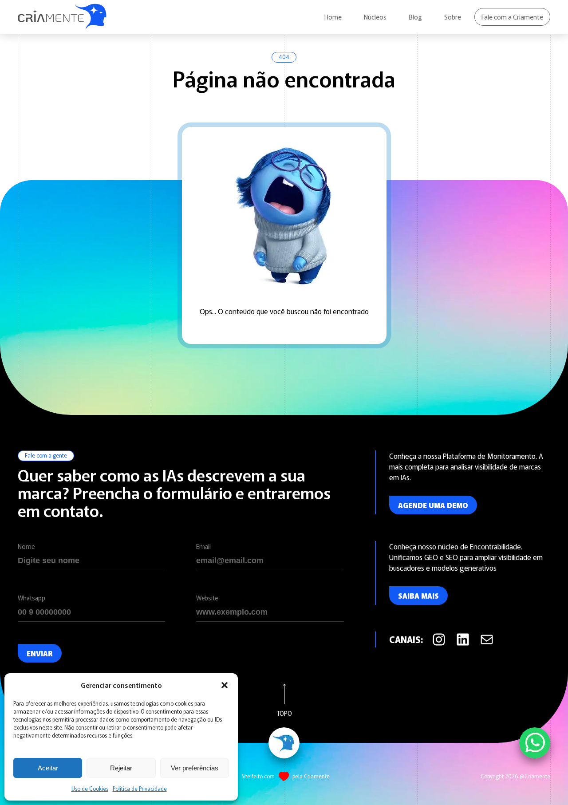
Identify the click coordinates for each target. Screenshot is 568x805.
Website (207, 597)
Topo (284, 712)
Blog (415, 16)
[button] (224, 685)
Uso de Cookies (89, 788)
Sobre (452, 16)
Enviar (40, 653)
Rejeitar (121, 768)
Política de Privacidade (140, 788)
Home (333, 16)
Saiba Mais (418, 595)
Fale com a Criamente (512, 16)
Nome (26, 546)
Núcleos (375, 16)
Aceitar (48, 768)
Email (203, 546)
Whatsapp (31, 597)
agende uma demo (433, 505)
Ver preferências (194, 768)
